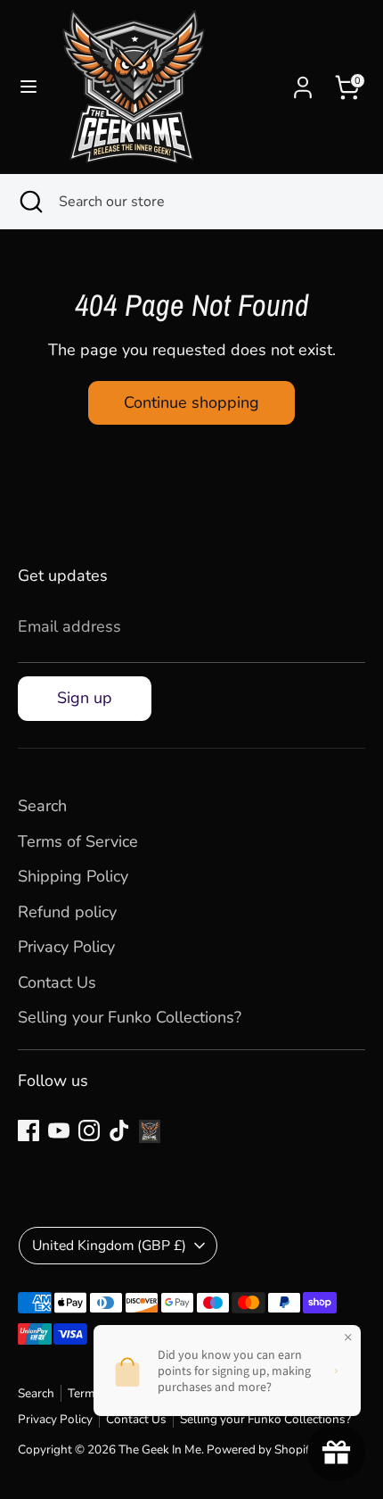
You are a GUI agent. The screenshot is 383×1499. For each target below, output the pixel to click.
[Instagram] (89, 1130)
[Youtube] (58, 1130)
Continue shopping (191, 402)
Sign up (84, 697)
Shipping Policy (73, 876)
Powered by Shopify (261, 1449)
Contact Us (57, 982)
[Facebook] (28, 1130)
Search (42, 805)
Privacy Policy (66, 946)
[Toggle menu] (28, 87)
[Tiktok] (119, 1130)
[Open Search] (29, 201)
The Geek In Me (159, 1449)
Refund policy (67, 912)
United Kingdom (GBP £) (109, 1245)
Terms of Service (78, 841)
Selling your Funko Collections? (129, 1017)
